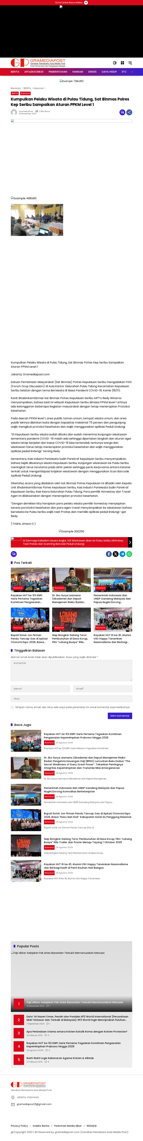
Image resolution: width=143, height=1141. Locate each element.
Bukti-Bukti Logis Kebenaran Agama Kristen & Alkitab (60, 1058)
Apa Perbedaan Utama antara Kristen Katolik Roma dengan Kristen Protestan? (77, 1031)
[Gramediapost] (38, 62)
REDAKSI (92, 1126)
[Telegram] (122, 554)
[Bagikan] (129, 112)
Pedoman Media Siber (68, 1126)
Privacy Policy (19, 1126)
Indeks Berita (41, 1126)
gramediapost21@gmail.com (34, 1104)
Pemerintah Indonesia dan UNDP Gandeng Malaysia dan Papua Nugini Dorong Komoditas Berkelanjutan (112, 599)
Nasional (25, 93)
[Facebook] (109, 554)
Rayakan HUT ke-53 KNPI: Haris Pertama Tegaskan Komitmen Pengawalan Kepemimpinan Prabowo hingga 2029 (27, 599)
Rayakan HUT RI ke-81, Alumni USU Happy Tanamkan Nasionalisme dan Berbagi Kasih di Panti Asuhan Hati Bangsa (112, 639)
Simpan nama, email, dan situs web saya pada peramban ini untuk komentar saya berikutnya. (72, 707)
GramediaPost (26, 111)
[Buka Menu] (122, 63)
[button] (115, 63)
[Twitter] (116, 554)
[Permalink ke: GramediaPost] (15, 112)
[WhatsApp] (129, 554)
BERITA (15, 93)
